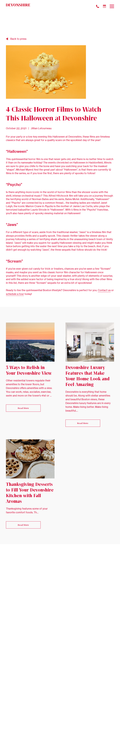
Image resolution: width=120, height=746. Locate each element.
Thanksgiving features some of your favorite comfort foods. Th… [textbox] (27, 510)
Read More (23, 408)
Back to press (18, 38)
